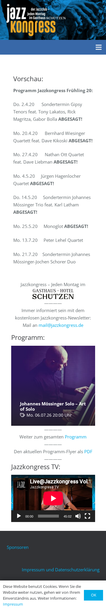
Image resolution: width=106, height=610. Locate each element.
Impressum (13, 604)
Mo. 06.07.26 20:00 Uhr (49, 415)
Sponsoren (18, 547)
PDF (88, 451)
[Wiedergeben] (19, 516)
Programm (76, 437)
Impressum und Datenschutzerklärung (61, 570)
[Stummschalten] (78, 516)
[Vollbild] (87, 516)
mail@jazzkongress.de (61, 325)
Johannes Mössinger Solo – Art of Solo (53, 406)
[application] (53, 498)
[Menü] (98, 47)
